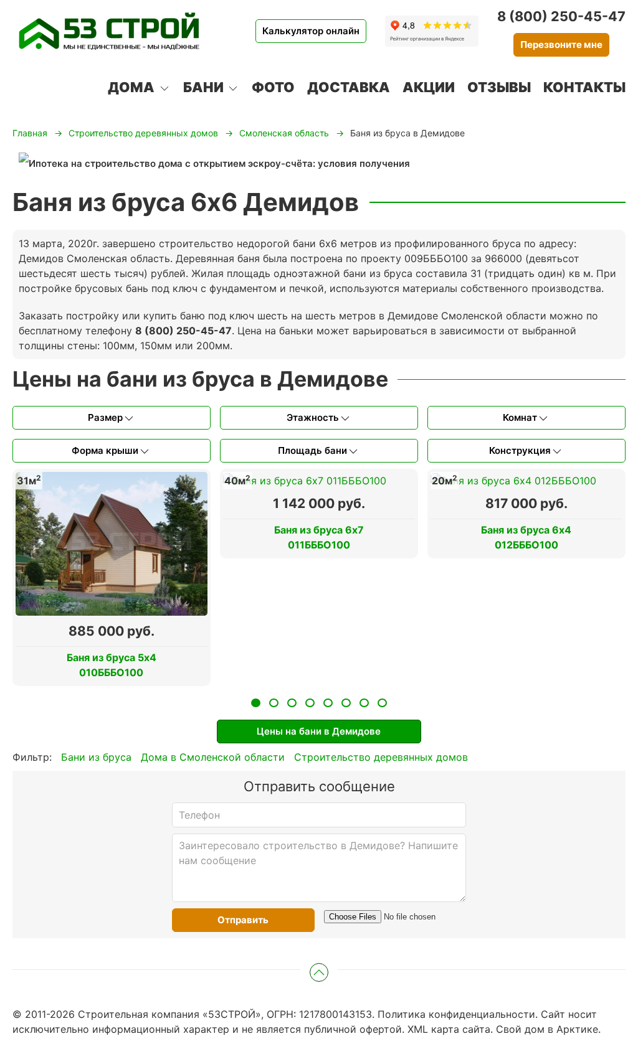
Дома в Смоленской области (213, 757)
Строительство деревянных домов (381, 757)
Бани (203, 87)
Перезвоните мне (561, 44)
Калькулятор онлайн (310, 31)
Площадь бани (312, 450)
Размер (105, 417)
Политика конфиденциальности (456, 1014)
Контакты (584, 87)
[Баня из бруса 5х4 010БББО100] (111, 542)
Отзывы (499, 87)
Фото (273, 87)
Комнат (520, 417)
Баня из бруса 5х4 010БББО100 (111, 665)
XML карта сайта (448, 1029)
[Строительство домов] (109, 31)
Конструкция (520, 450)
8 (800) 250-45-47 (561, 16)
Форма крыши (105, 450)
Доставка (348, 87)
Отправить (243, 920)
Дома (131, 87)
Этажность (313, 417)
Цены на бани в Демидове (319, 731)
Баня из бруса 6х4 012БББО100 (526, 537)
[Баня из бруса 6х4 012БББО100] (513, 479)
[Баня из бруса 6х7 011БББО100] (304, 479)
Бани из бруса (96, 757)
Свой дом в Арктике (547, 1029)
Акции (428, 87)
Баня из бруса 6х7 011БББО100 (319, 537)
